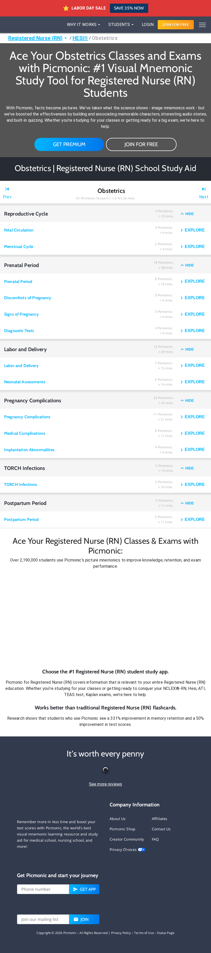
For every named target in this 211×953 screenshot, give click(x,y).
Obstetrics (105, 38)
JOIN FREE (176, 24)
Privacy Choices (124, 849)
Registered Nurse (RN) (35, 38)
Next (203, 196)
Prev (7, 196)
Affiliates (160, 818)
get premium (69, 144)
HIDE (189, 214)
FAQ (155, 839)
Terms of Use (144, 933)
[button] (105, 619)
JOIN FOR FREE (141, 144)
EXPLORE (195, 230)
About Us (118, 818)
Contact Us (161, 828)
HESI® (80, 38)
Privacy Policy (121, 933)
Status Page (165, 933)
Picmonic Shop (122, 828)
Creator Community (127, 839)
